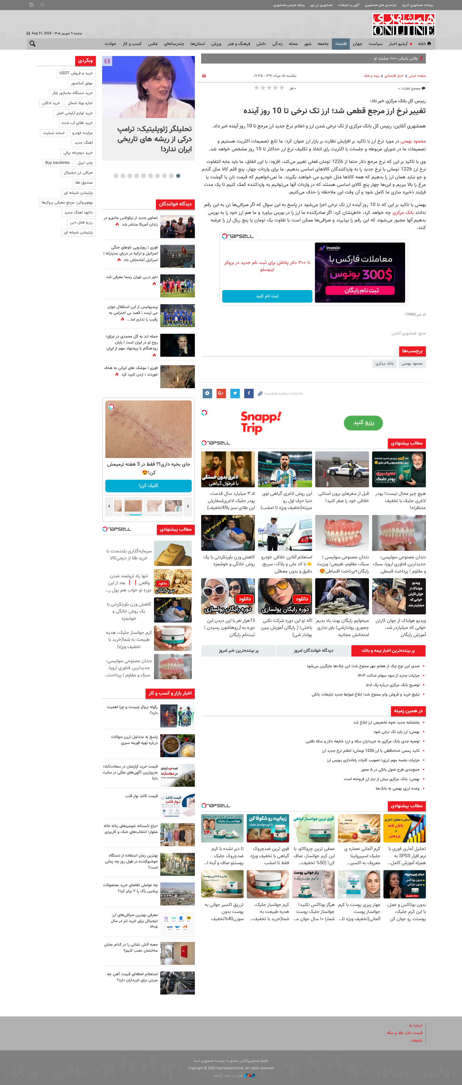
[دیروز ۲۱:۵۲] (177, 256)
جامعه (323, 44)
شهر (307, 44)
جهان (357, 44)
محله (293, 44)
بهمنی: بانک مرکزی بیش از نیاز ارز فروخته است (382, 779)
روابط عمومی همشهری (289, 5)
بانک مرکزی (403, 212)
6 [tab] (143, 176)
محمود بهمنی (413, 141)
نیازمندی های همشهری (381, 5)
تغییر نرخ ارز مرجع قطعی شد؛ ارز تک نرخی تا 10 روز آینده (335, 111)
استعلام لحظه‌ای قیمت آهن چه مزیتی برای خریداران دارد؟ (132, 977)
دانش (261, 44)
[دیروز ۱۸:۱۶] (177, 226)
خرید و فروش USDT (76, 73)
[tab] (388, 651)
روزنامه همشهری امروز (417, 5)
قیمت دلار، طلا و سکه (404, 1033)
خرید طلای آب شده (77, 123)
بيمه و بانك (371, 76)
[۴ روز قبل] (177, 923)
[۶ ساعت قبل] (177, 745)
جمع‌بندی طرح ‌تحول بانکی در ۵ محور (390, 770)
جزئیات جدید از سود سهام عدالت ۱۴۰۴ (389, 676)
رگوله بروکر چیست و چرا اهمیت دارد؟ (132, 710)
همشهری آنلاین (400, 24)
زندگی (277, 44)
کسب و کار (132, 44)
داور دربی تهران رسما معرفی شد (132, 277)
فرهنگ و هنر (239, 44)
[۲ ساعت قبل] (177, 285)
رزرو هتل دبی (81, 222)
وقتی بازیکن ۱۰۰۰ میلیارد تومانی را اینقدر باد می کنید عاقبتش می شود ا (360, 58)
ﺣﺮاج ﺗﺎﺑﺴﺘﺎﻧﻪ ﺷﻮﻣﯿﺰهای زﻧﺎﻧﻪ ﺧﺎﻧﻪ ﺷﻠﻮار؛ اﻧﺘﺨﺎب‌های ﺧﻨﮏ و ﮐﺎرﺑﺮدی (131, 829)
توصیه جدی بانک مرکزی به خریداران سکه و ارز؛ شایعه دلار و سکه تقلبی (363, 741)
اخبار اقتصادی (394, 76)
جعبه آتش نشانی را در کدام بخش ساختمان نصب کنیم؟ (131, 948)
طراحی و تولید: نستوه (228, 1075)
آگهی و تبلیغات (349, 5)
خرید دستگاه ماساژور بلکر (72, 93)
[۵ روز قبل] (177, 982)
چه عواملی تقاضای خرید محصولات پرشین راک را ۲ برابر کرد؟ (130, 888)
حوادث (110, 44)
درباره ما (415, 1025)
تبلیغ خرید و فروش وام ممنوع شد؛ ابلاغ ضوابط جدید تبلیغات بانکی (366, 694)
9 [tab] (123, 176)
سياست (375, 44)
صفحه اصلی (417, 76)
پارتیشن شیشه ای (78, 193)
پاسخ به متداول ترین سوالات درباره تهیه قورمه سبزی (134, 740)
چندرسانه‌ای (174, 44)
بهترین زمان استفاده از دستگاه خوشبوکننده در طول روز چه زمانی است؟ (131, 862)
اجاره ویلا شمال (80, 103)
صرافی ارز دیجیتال (78, 173)
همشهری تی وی (321, 5)
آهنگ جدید (83, 143)
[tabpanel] (148, 108)
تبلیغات (416, 1040)
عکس (153, 44)
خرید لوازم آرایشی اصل (75, 113)
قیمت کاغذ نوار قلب (141, 796)
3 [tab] (164, 176)
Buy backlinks (57, 163)
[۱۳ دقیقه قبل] (177, 715)
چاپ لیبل (85, 163)
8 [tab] (130, 176)
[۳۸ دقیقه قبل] (148, 87)
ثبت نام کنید (267, 296)
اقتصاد (341, 44)
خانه (422, 44)
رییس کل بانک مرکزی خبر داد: (398, 101)
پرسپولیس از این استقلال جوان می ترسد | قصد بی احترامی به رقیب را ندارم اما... (132, 313)
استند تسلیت (53, 133)
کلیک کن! (148, 486)
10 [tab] (116, 176)
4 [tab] (157, 176)
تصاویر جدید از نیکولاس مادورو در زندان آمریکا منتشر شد (131, 221)
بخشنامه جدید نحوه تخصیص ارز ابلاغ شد (386, 722)
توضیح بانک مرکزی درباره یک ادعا (393, 685)
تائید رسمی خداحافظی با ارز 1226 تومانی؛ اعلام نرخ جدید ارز (371, 751)
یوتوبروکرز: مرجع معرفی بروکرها (67, 202)
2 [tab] (171, 176)
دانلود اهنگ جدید (78, 213)
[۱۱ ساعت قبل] (177, 376)
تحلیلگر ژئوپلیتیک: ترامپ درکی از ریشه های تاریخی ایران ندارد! (154, 139)
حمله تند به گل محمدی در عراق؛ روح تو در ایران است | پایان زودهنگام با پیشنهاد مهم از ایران (132, 342)
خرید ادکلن (51, 103)
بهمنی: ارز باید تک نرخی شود (397, 732)
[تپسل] (225, 236)
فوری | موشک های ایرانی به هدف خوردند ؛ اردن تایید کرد (131, 371)
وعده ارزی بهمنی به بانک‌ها (398, 789)
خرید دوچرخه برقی (78, 153)
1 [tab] (178, 176)
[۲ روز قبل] (177, 804)
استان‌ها (197, 44)
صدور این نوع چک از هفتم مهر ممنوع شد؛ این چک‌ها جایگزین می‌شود (363, 666)
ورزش (216, 44)
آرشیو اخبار (398, 44)
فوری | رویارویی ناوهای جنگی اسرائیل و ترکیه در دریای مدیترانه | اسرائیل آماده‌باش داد (130, 253)
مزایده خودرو (82, 133)
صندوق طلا (84, 183)
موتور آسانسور (82, 83)
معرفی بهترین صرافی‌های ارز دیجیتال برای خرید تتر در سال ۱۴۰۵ (134, 921)
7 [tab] (136, 176)
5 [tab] (150, 176)
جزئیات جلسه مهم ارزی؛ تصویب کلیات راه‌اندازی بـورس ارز (373, 760)
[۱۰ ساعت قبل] (177, 315)
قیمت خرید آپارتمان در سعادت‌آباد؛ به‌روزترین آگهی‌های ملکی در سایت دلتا (130, 772)
